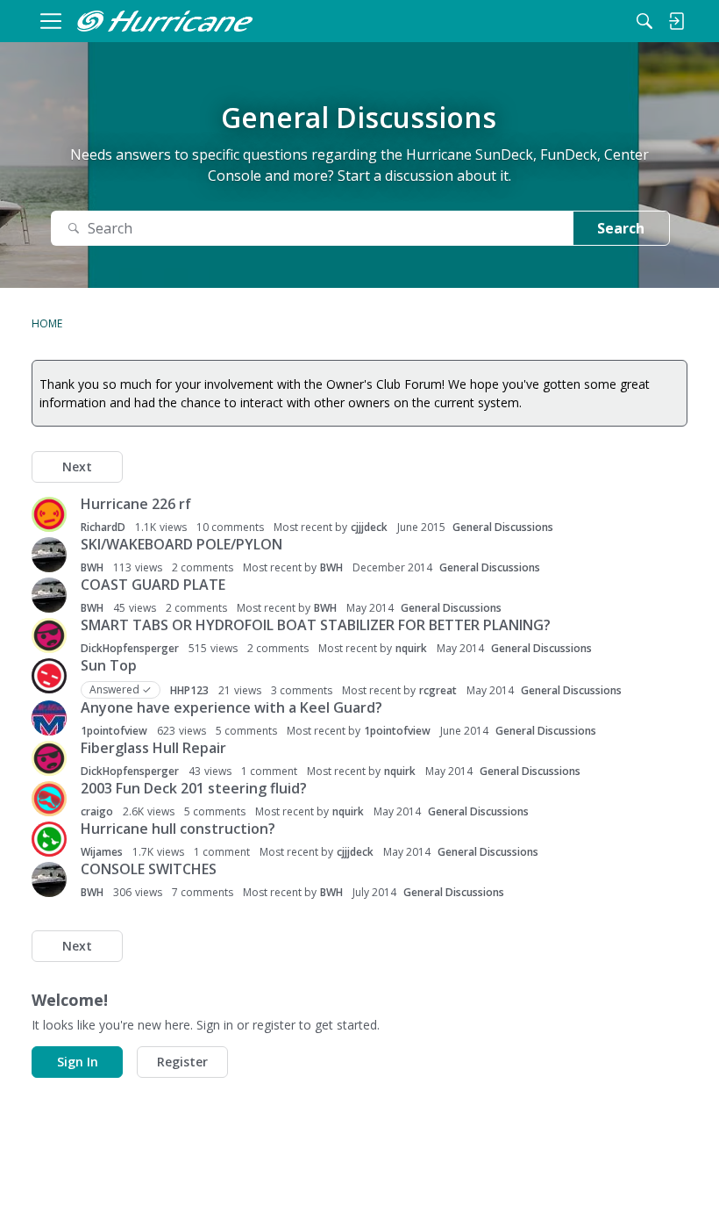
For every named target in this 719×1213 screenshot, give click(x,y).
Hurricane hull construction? (178, 828)
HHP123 (189, 690)
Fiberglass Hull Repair (153, 747)
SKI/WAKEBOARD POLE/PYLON (181, 544)
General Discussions (502, 527)
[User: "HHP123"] (49, 675)
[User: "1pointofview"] (49, 718)
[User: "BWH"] (49, 554)
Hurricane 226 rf (136, 503)
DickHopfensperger (130, 648)
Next (77, 466)
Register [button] (182, 1061)
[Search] (644, 21)
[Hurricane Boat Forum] (165, 21)
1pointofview (114, 730)
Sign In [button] (77, 1061)
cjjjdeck (369, 527)
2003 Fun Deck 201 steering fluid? (194, 788)
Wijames (102, 851)
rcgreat (438, 690)
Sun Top (109, 665)
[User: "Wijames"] (49, 839)
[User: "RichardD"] (49, 514)
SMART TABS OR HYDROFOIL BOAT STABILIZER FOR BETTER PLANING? (316, 625)
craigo (97, 811)
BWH (92, 567)
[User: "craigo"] (49, 798)
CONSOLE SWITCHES (149, 869)
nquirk (411, 648)
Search (620, 228)
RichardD (103, 527)
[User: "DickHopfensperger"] (49, 635)
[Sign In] (676, 21)
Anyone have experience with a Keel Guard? (231, 707)
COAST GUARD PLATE (153, 584)
